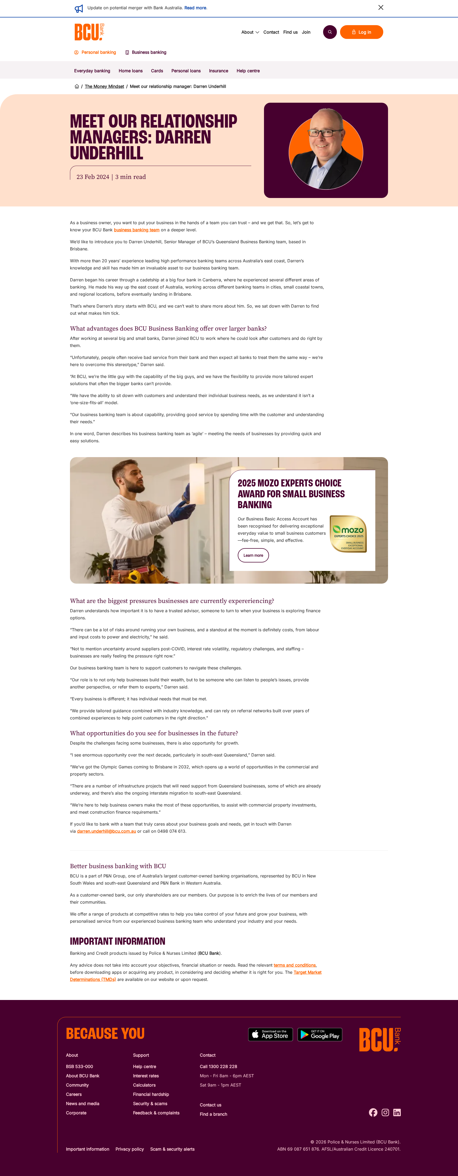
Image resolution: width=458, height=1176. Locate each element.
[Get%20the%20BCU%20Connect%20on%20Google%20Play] (319, 1034)
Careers (74, 1094)
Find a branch (213, 1114)
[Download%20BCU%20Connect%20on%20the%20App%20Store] (270, 1034)
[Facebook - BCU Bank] (373, 1112)
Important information (87, 1149)
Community (77, 1085)
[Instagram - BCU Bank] (385, 1112)
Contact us (210, 1104)
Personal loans (186, 70)
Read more (195, 7)
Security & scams (150, 1103)
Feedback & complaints (156, 1112)
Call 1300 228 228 (218, 1066)
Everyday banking (92, 70)
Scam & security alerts (172, 1149)
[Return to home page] (77, 86)
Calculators (144, 1085)
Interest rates (146, 1075)
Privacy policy (130, 1149)
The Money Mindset (104, 86)
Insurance (218, 70)
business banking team (137, 229)
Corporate (76, 1112)
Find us (290, 32)
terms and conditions (295, 965)
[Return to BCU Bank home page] (89, 32)
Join (306, 32)
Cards (157, 70)
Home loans (131, 70)
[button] (380, 7)
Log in (365, 32)
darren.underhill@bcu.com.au (106, 831)
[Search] (330, 32)
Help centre (248, 70)
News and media (82, 1103)
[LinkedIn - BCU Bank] (397, 1112)
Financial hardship (151, 1094)
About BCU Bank (82, 1075)
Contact (271, 32)
